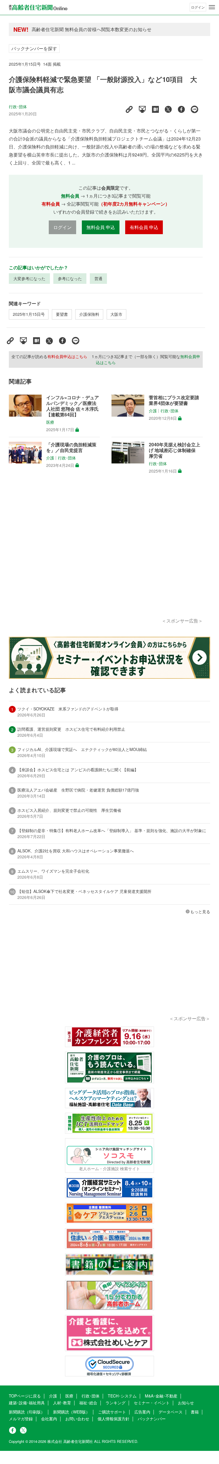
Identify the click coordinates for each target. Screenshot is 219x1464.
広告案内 (142, 1412)
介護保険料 (89, 314)
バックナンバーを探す (34, 48)
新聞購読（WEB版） (71, 1412)
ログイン (198, 7)
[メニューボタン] (212, 7)
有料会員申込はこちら (67, 356)
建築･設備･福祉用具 (27, 1402)
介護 (153, 411)
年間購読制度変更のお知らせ (61, 29)
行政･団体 (18, 106)
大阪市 (116, 314)
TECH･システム (122, 1396)
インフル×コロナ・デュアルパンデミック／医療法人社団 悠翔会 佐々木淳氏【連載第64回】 (72, 406)
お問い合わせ (77, 1418)
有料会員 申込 (144, 227)
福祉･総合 (88, 1402)
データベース (170, 1412)
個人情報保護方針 (113, 1418)
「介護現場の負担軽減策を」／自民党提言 (71, 447)
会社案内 (49, 1418)
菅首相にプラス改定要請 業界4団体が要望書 (176, 400)
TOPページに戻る (25, 1396)
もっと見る (200, 911)
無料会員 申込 (100, 227)
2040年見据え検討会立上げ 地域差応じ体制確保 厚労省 (174, 450)
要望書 (62, 314)
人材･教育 (62, 1402)
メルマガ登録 (21, 1418)
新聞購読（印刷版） (27, 1412)
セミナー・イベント (152, 1402)
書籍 (195, 1412)
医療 (50, 422)
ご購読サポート (112, 1412)
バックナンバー (152, 1418)
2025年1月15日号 (29, 314)
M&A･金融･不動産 (161, 1396)
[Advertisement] (106, 552)
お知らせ (186, 1402)
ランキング (115, 1402)
